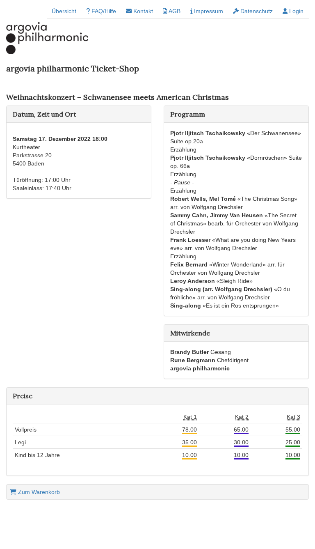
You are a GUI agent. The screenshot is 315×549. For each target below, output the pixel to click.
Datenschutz (256, 11)
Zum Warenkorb (38, 492)
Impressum (207, 11)
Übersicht (64, 11)
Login (296, 11)
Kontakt (142, 11)
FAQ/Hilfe (103, 11)
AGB (173, 11)
